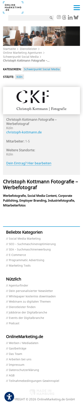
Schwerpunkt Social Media (21, 57)
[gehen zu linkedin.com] (70, 18)
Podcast (14, 323)
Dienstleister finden (22, 307)
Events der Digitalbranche (26, 318)
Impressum (16, 365)
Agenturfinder (18, 285)
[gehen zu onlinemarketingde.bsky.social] (76, 18)
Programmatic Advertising (26, 260)
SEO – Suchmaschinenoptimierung (32, 244)
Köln (20, 77)
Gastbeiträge (17, 348)
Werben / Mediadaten (23, 343)
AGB (12, 375)
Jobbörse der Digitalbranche (28, 312)
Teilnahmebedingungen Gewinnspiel (34, 381)
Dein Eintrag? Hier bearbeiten (28, 163)
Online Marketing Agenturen (22, 53)
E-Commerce (17, 255)
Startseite (9, 49)
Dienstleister (28, 49)
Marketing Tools (20, 265)
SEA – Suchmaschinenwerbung (30, 249)
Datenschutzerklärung (24, 370)
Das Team (15, 354)
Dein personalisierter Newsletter (31, 291)
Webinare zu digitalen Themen (30, 301)
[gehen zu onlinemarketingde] (58, 17)
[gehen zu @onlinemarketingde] (64, 18)
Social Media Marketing (25, 238)
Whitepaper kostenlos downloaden (32, 296)
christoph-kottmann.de (24, 132)
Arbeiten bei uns (20, 359)
